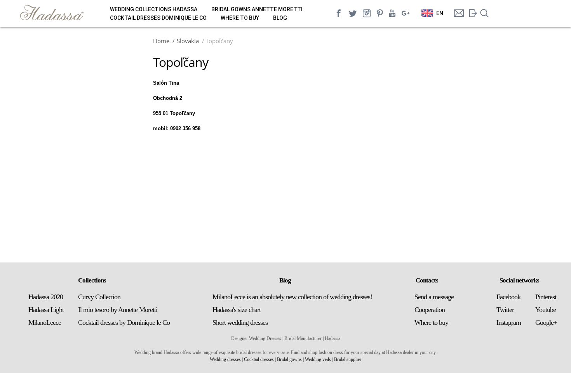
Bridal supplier (347, 359)
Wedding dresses (225, 359)
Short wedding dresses (240, 322)
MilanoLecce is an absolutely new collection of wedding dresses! (292, 297)
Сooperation (429, 310)
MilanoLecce (44, 322)
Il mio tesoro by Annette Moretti (117, 310)
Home (161, 41)
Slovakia (188, 41)
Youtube (545, 310)
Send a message (434, 297)
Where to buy (240, 18)
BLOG (280, 18)
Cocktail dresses (259, 359)
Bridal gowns (289, 359)
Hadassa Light (46, 310)
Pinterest (545, 297)
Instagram (508, 322)
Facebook (508, 297)
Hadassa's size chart (236, 310)
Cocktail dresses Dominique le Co (158, 18)
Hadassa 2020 (45, 297)
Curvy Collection (99, 297)
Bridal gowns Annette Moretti (257, 9)
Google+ (546, 322)
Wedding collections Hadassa (153, 9)
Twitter (505, 310)
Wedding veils (318, 359)
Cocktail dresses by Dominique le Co (124, 322)
